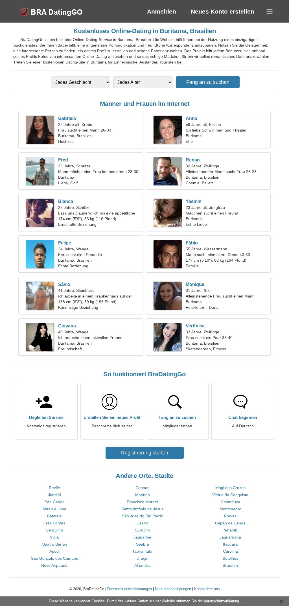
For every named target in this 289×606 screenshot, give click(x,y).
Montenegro (230, 509)
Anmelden (161, 11)
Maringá (142, 495)
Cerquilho (54, 530)
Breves (230, 516)
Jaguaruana (230, 537)
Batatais (54, 516)
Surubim (142, 530)
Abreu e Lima (54, 509)
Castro (142, 523)
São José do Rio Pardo (142, 516)
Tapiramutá (142, 551)
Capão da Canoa (230, 523)
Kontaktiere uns (207, 589)
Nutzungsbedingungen (173, 589)
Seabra (142, 544)
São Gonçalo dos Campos (54, 558)
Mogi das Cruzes (230, 487)
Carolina (230, 551)
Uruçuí (142, 558)
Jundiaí (54, 495)
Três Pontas (54, 523)
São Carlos (54, 502)
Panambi (230, 530)
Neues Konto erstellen (222, 11)
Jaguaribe (142, 537)
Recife (54, 487)
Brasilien (230, 565)
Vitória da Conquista (230, 495)
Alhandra (142, 565)
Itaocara (230, 544)
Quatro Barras (54, 544)
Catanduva (230, 502)
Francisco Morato (142, 502)
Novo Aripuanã (54, 565)
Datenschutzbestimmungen (129, 589)
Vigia (54, 537)
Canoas (142, 487)
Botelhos (230, 558)
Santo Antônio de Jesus (142, 509)
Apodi (54, 551)
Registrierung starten (144, 453)
